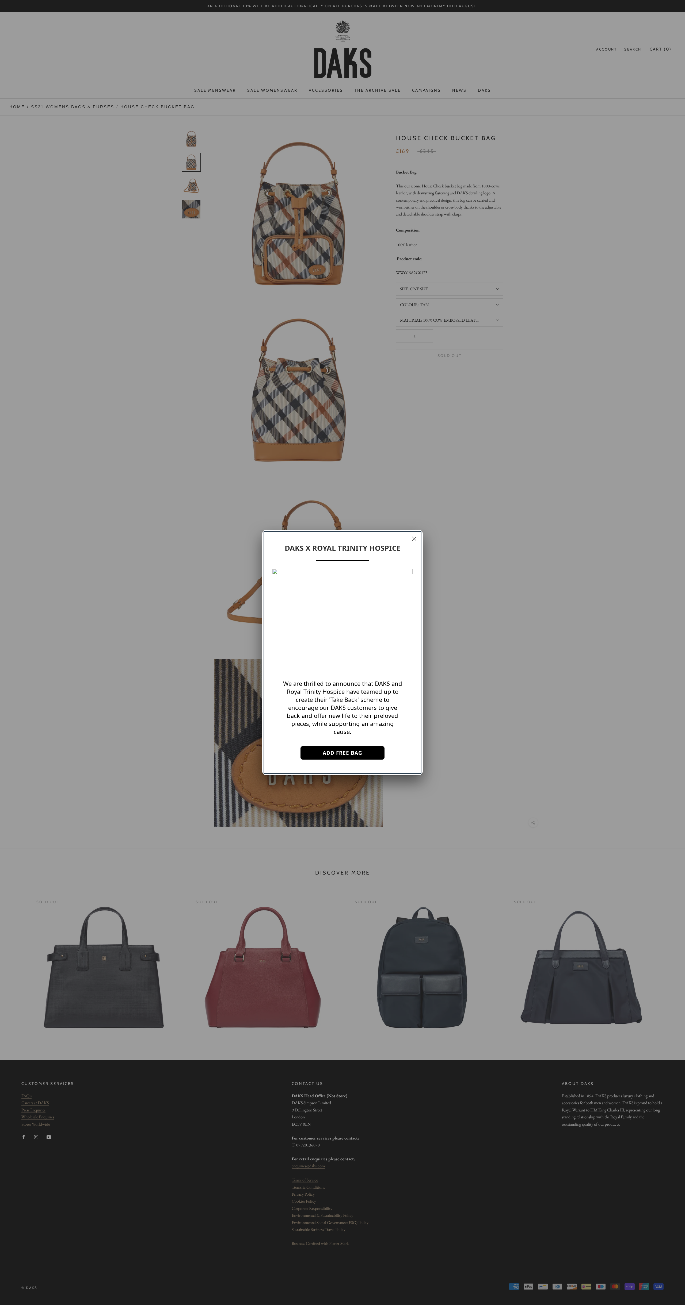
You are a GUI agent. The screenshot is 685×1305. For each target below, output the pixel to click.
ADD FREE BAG (342, 752)
